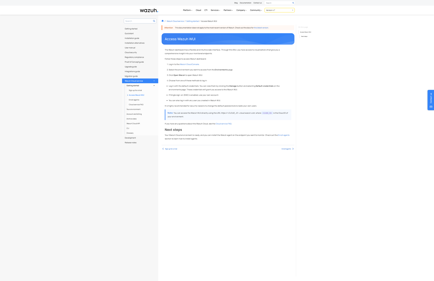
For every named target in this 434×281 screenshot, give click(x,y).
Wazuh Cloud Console (189, 64)
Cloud (198, 10)
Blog (236, 3)
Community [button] (255, 10)
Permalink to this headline (197, 39)
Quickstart (129, 33)
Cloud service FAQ (136, 104)
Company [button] (240, 10)
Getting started (131, 28)
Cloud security (131, 52)
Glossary (130, 133)
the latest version (261, 27)
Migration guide (131, 76)
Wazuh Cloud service (139, 80)
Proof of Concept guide (134, 62)
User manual (130, 47)
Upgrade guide (131, 66)
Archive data (131, 119)
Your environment (133, 109)
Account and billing (134, 114)
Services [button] (215, 10)
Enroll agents (134, 100)
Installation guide (132, 38)
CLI (128, 128)
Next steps (304, 36)
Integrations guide (132, 71)
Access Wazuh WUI (136, 95)
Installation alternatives (134, 43)
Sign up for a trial (135, 90)
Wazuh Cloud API (133, 123)
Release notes (130, 142)
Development (130, 138)
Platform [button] (187, 10)
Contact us (258, 3)
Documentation (245, 3)
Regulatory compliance (134, 57)
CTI (205, 10)
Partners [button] (228, 10)
